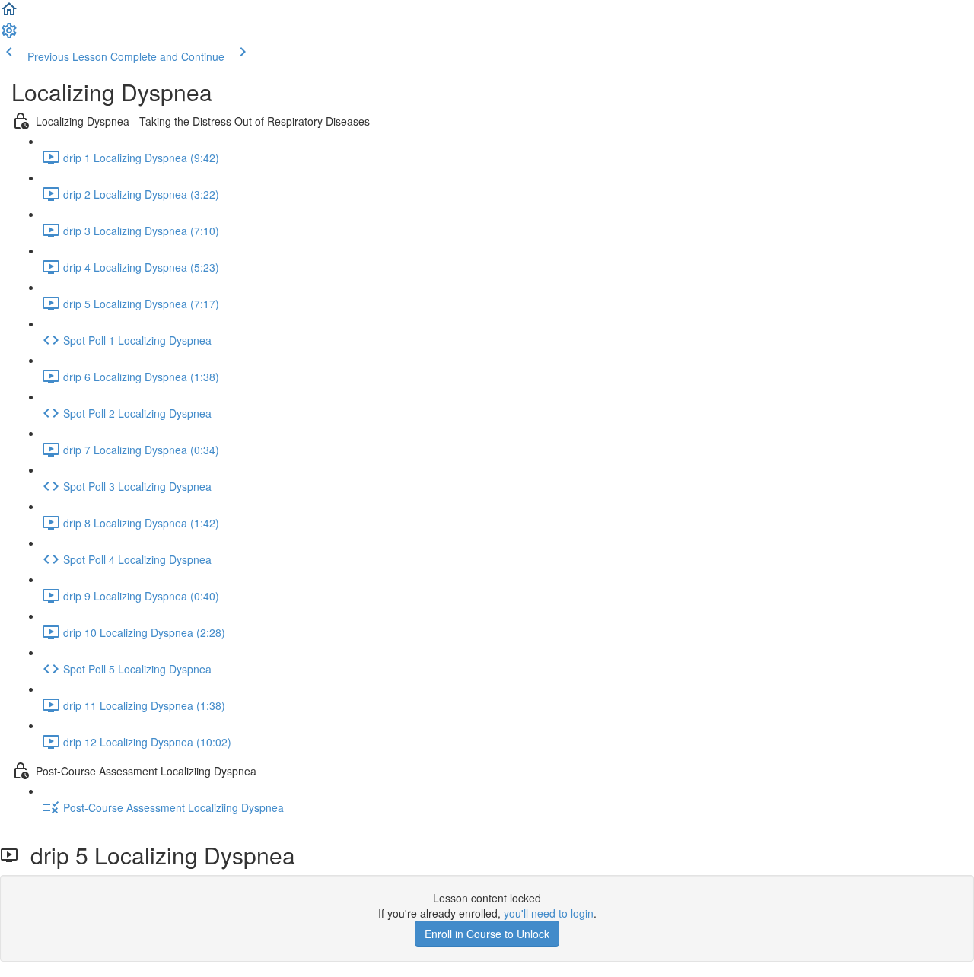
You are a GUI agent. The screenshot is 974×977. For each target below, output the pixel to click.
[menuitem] (9, 35)
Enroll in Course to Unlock (487, 933)
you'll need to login (549, 913)
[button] (9, 13)
